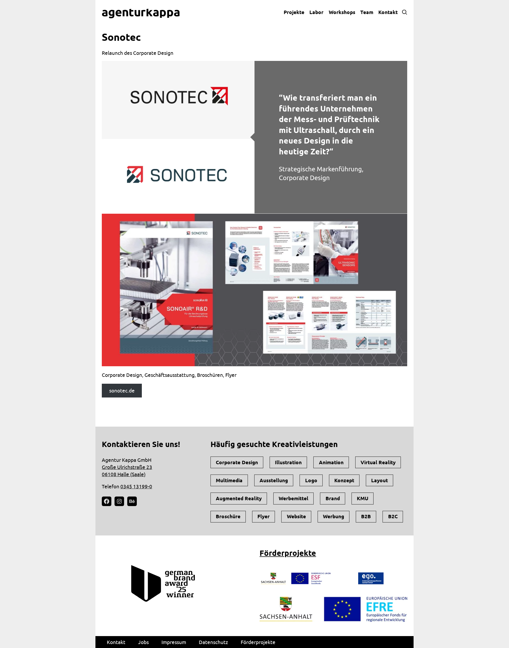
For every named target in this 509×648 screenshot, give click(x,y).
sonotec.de (122, 391)
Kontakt (388, 12)
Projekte (294, 12)
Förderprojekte (288, 553)
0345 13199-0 (136, 486)
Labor (316, 12)
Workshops (342, 12)
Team (366, 12)
